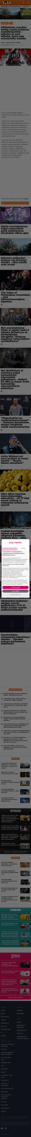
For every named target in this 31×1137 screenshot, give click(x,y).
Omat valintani (15, 591)
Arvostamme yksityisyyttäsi (9, 548)
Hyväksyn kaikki (15, 587)
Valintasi (23, 548)
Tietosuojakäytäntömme (15, 594)
